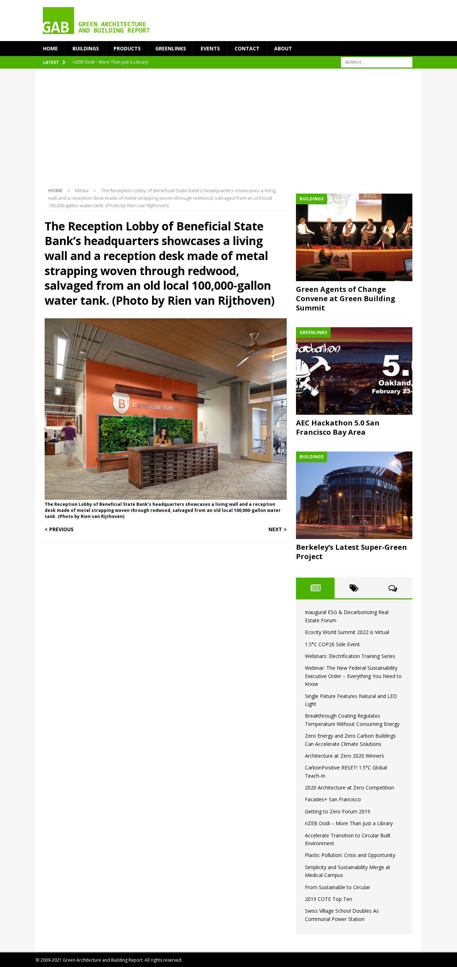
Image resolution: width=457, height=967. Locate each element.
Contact (247, 48)
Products (127, 48)
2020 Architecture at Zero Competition (349, 787)
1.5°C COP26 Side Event (332, 644)
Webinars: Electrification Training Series (350, 656)
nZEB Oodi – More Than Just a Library (349, 823)
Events (210, 48)
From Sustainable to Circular (337, 887)
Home (50, 48)
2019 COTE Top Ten (328, 899)
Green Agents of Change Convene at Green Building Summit (345, 298)
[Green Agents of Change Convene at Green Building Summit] (354, 237)
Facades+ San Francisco (333, 799)
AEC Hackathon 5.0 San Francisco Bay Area (338, 427)
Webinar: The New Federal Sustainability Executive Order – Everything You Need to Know (353, 675)
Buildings (85, 48)
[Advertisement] (228, 131)
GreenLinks (170, 48)
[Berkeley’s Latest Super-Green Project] (354, 495)
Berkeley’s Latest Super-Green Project (351, 551)
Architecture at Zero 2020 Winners (344, 755)
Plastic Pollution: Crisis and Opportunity (350, 855)
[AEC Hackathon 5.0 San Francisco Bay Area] (354, 371)
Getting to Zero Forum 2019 (337, 811)
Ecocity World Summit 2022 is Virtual (347, 632)
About (283, 48)
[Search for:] (376, 62)
